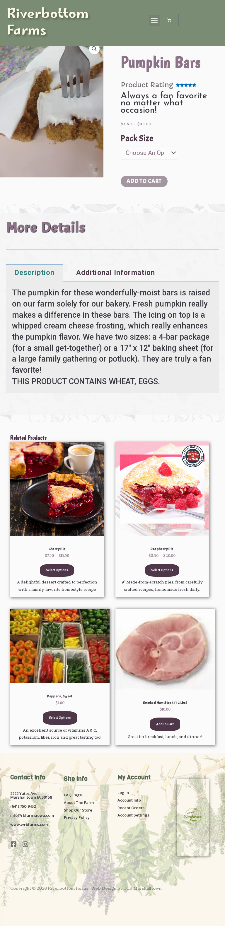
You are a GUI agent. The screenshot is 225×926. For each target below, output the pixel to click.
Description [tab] (34, 272)
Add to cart (144, 181)
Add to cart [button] (165, 724)
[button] (154, 20)
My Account (134, 777)
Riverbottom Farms (48, 23)
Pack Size (137, 138)
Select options (57, 570)
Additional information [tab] (115, 272)
